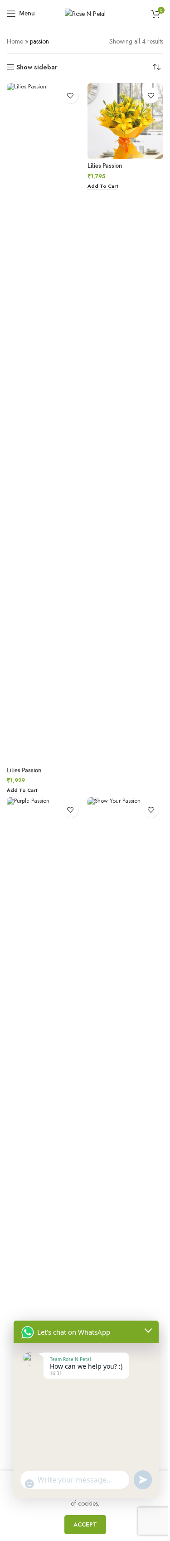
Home (15, 41)
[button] (22, 790)
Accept (85, 1524)
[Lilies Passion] (45, 423)
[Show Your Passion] (125, 1137)
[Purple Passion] (45, 1137)
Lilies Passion (24, 770)
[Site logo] (85, 12)
